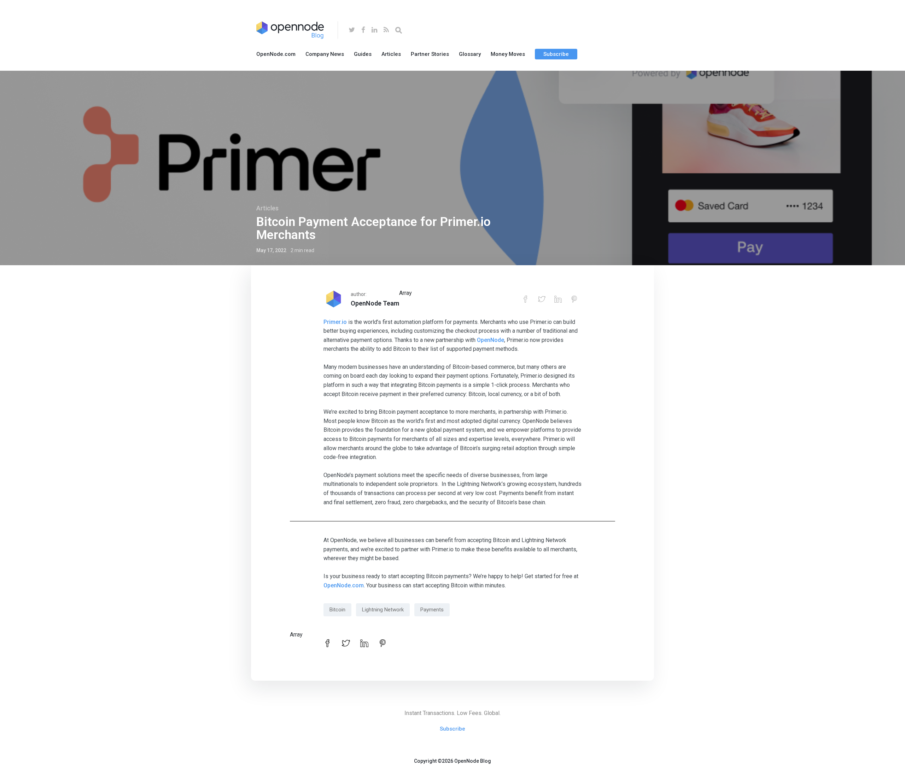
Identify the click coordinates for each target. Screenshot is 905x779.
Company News (324, 54)
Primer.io (335, 322)
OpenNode (490, 340)
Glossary (470, 54)
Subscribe (556, 54)
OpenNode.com (276, 54)
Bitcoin (337, 609)
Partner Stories (430, 54)
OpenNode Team (375, 303)
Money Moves (508, 54)
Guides (363, 54)
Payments (432, 609)
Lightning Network (383, 609)
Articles (391, 54)
